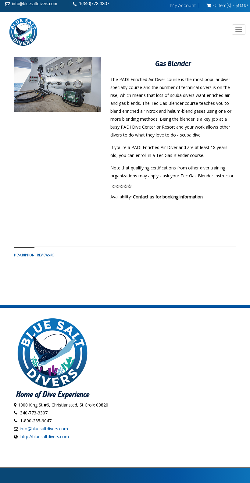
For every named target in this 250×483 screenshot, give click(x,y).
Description (24, 255)
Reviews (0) (45, 255)
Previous (18, 90)
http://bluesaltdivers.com (44, 436)
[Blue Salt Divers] (23, 31)
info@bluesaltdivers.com (34, 4)
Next (98, 90)
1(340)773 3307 (94, 4)
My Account (183, 5)
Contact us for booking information (168, 197)
